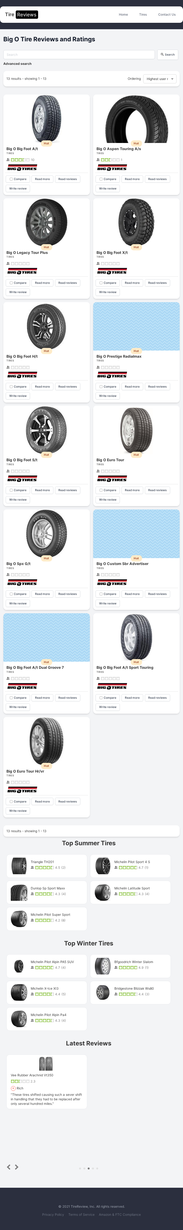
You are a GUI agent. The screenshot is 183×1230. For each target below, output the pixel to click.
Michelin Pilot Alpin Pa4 (48, 1015)
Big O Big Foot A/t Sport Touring (125, 667)
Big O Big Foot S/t (21, 460)
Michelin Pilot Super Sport (50, 915)
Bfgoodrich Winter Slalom (133, 962)
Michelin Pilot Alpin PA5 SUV (52, 962)
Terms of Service (82, 1214)
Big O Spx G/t (18, 563)
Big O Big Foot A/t (22, 149)
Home (123, 14)
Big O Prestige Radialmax (119, 356)
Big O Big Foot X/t (112, 252)
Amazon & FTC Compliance (120, 1214)
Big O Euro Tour (110, 460)
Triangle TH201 (42, 862)
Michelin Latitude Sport (132, 888)
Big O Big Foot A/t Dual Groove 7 (35, 667)
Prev (9, 1167)
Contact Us (167, 14)
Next (16, 1167)
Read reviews (67, 179)
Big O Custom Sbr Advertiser (122, 563)
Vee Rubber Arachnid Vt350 (32, 1075)
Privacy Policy (53, 1214)
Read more (42, 179)
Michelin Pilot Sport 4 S (132, 862)
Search (170, 54)
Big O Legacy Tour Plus (27, 252)
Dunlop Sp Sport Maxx (48, 888)
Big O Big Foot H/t (22, 356)
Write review (18, 188)
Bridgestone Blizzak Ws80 (134, 988)
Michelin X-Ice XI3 (45, 988)
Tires (143, 14)
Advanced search (17, 64)
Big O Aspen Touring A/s (119, 149)
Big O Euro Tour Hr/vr (25, 771)
